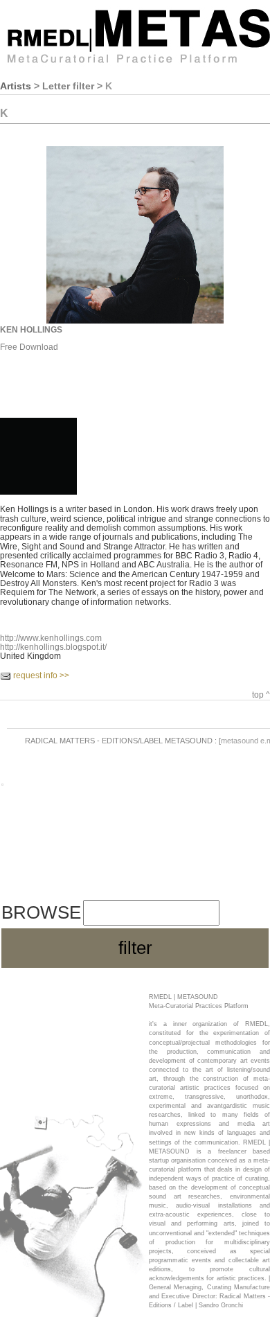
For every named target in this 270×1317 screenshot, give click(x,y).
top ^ (261, 695)
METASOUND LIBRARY (86, 845)
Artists (15, 85)
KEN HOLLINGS (31, 330)
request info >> (41, 675)
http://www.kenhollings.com (51, 638)
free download (29, 347)
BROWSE (41, 912)
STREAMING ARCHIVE (84, 875)
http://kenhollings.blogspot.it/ (53, 647)
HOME (24, 814)
